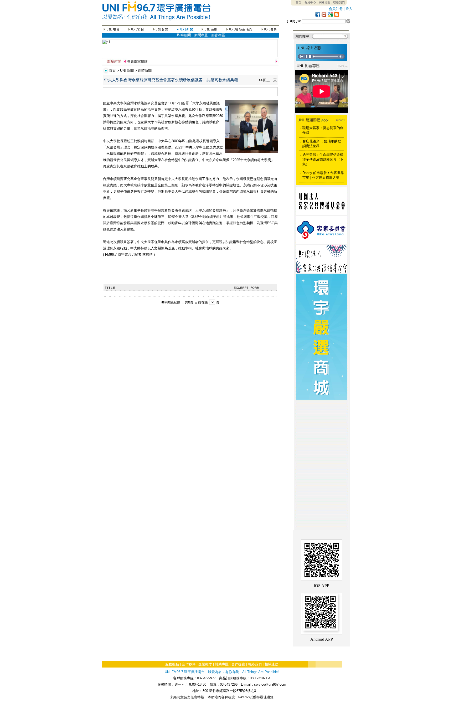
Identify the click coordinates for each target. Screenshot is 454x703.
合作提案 (238, 664)
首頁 (112, 71)
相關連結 (271, 664)
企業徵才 (205, 664)
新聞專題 (201, 35)
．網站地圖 (323, 2)
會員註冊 (336, 9)
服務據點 (172, 664)
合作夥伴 (188, 664)
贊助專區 (222, 664)
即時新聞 (184, 35)
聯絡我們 (255, 664)
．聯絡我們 (337, 2)
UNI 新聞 (127, 71)
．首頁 (297, 2)
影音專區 (218, 35)
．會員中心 (308, 2)
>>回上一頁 (268, 80)
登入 (348, 9)
